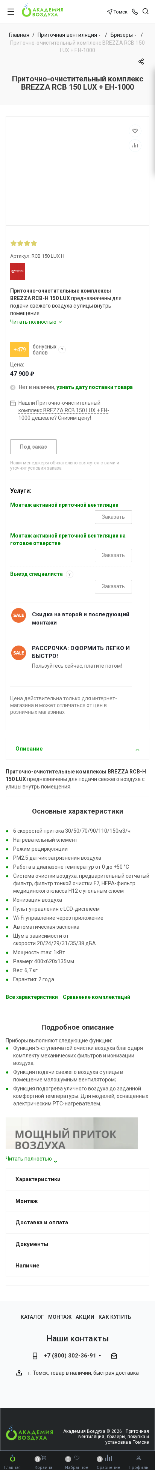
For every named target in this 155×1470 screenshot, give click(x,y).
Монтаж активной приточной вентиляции (64, 505)
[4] (33, 243)
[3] (27, 243)
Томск (121, 12)
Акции (85, 1317)
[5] (40, 243)
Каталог (32, 1317)
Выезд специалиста (36, 574)
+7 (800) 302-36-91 (70, 1355)
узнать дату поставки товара (94, 387)
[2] (20, 243)
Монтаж (59, 1317)
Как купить (115, 1317)
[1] (13, 243)
